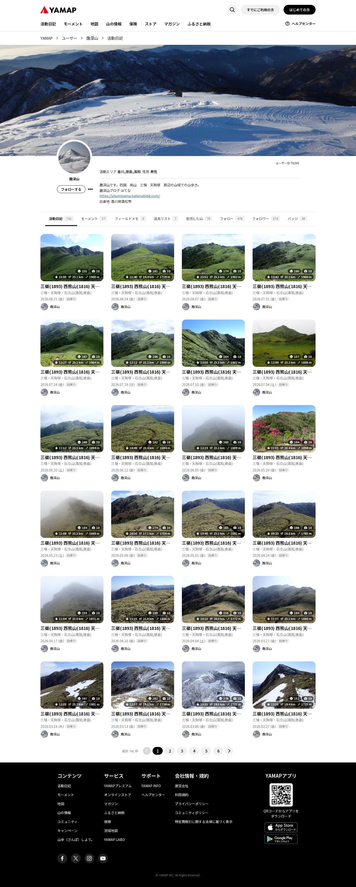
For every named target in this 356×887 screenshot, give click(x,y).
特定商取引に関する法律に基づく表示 (203, 821)
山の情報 (114, 24)
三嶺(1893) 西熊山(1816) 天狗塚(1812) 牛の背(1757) (92, 286)
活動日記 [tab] (60, 218)
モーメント (73, 24)
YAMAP (46, 38)
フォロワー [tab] (265, 218)
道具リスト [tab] (165, 218)
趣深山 (92, 38)
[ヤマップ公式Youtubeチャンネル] (103, 858)
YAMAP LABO (114, 839)
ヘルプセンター (304, 23)
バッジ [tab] (296, 218)
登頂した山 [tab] (198, 218)
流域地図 (111, 830)
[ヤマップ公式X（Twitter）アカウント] (76, 858)
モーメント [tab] (93, 218)
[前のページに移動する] (147, 751)
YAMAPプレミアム (118, 785)
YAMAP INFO (151, 785)
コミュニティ (67, 821)
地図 (94, 24)
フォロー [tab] (231, 218)
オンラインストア (117, 794)
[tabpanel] (178, 490)
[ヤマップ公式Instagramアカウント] (89, 858)
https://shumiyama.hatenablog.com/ (130, 195)
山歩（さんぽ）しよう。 (75, 839)
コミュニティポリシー (192, 812)
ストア (150, 24)
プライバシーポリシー (192, 803)
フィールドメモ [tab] (129, 218)
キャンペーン (67, 830)
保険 (133, 24)
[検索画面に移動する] (232, 10)
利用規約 (181, 794)
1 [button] (158, 751)
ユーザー (69, 38)
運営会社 (181, 785)
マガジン (172, 24)
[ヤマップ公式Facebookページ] (62, 858)
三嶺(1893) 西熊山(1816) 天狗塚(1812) (149, 286)
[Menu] (90, 189)
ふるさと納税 (199, 24)
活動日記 (48, 24)
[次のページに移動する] (229, 751)
